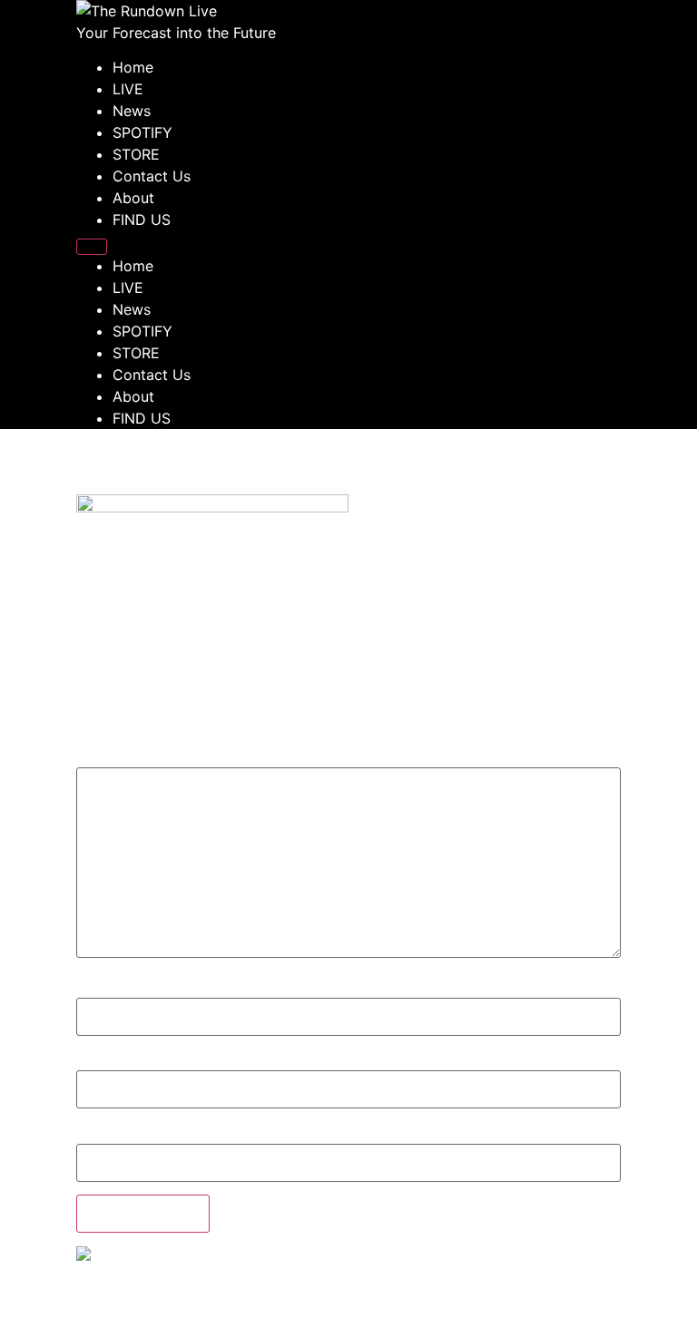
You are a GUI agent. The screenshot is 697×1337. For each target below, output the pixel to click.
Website (103, 1134)
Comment (115, 757)
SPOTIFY (142, 132)
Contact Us (152, 176)
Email (94, 1061)
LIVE (128, 89)
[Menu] (91, 247)
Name (96, 988)
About (133, 198)
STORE (136, 154)
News (132, 111)
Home (133, 67)
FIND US (142, 219)
